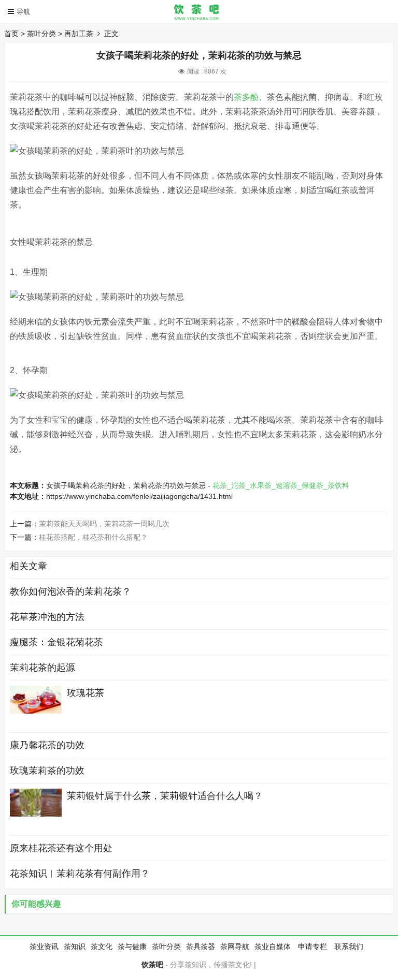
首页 (11, 33)
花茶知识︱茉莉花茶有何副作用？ (80, 873)
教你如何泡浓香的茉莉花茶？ (70, 591)
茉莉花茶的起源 (42, 667)
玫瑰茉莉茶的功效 (47, 770)
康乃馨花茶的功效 (47, 745)
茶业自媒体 (272, 946)
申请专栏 (312, 946)
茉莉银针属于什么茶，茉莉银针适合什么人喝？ (165, 796)
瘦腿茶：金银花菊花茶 (56, 642)
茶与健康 (132, 946)
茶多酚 (246, 97)
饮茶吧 (152, 964)
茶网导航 (234, 946)
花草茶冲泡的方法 (47, 617)
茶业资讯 (44, 946)
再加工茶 (78, 33)
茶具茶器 (200, 946)
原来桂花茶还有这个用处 (61, 848)
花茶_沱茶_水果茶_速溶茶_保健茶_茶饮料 (280, 485)
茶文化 (101, 946)
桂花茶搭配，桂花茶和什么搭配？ (93, 537)
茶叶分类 (41, 33)
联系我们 (348, 946)
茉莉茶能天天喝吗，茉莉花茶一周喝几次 (104, 524)
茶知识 (75, 946)
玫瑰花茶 (85, 693)
